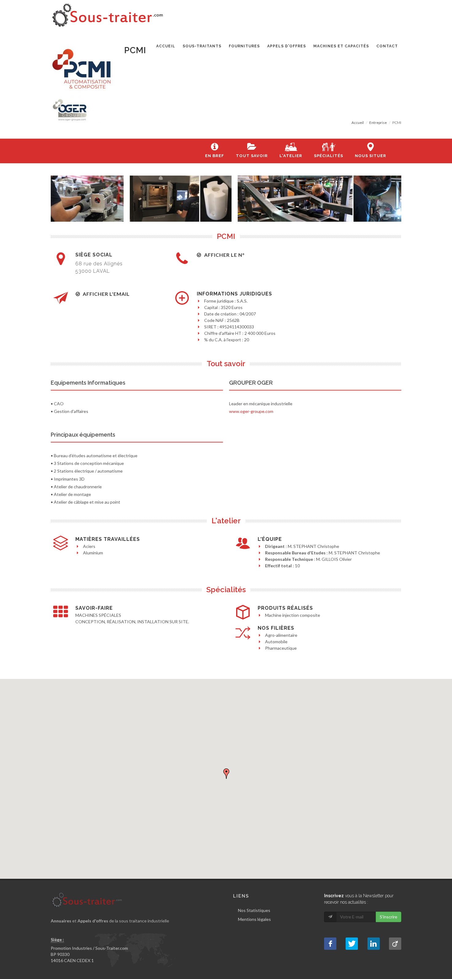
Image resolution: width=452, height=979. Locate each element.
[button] (226, 773)
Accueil (357, 122)
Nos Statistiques (254, 910)
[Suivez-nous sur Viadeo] (395, 943)
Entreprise (378, 122)
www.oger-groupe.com (251, 411)
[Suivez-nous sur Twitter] (352, 943)
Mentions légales (254, 919)
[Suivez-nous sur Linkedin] (373, 943)
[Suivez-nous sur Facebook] (330, 943)
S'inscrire (388, 916)
